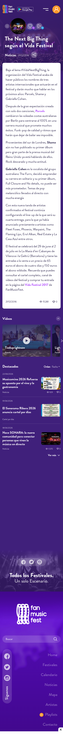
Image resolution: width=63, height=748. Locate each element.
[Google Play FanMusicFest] (25, 9)
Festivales (50, 665)
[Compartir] (34, 54)
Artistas (51, 704)
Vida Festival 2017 (36, 284)
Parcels (40, 111)
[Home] (9, 13)
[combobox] (56, 367)
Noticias (51, 684)
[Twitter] (31, 562)
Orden (47, 366)
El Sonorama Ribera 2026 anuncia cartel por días (19, 410)
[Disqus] (31, 505)
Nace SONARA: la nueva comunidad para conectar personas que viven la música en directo (18, 438)
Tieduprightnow (15, 347)
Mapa (53, 694)
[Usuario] (56, 9)
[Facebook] (23, 562)
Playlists (51, 714)
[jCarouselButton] (61, 340)
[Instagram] (39, 562)
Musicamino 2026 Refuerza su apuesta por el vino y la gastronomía (20, 383)
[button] (30, 26)
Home (52, 655)
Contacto (50, 724)
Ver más (52, 455)
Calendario (49, 674)
